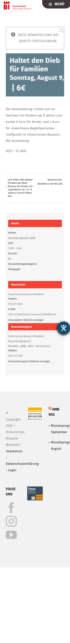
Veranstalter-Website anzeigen (26, 320)
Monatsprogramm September (56, 429)
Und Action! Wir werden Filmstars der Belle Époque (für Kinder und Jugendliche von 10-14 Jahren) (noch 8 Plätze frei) (20, 188)
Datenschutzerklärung (22, 464)
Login (12, 470)
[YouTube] (11, 534)
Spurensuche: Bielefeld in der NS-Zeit (50, 181)
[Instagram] (11, 521)
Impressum (14, 451)
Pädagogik (14, 269)
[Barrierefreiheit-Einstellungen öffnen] (63, 328)
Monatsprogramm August (56, 445)
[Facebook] (11, 507)
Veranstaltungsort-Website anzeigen (29, 361)
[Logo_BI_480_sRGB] (18, 3)
